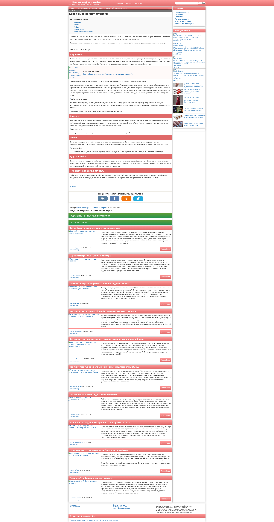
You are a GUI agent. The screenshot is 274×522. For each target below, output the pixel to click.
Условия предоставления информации (84, 520)
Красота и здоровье (183, 21)
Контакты (138, 3)
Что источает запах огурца (83, 31)
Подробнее (165, 249)
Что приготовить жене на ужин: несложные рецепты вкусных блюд (104, 367)
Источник (73, 186)
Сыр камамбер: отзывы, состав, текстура (90, 255)
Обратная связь (75, 507)
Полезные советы (182, 19)
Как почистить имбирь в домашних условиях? (93, 394)
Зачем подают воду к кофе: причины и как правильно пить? (101, 422)
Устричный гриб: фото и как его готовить (91, 478)
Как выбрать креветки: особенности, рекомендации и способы (108, 74)
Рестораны (179, 14)
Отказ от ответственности (109, 520)
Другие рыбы (79, 29)
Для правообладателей (121, 508)
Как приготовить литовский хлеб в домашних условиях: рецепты (103, 311)
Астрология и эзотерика (184, 24)
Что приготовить (182, 12)
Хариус (76, 25)
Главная (119, 3)
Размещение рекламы (121, 507)
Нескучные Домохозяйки (86, 2)
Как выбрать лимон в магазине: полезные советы (95, 228)
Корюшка (77, 23)
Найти (202, 3)
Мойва (76, 27)
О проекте (128, 3)
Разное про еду (74, 250)
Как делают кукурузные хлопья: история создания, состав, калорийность (107, 339)
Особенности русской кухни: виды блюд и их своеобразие (99, 450)
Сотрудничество (119, 505)
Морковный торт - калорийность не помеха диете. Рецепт (99, 283)
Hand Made (179, 17)
